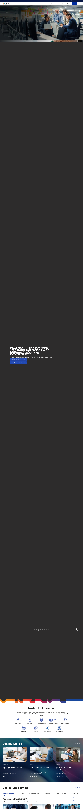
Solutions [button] (38, 3)
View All (76, 743)
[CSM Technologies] (7, 4)
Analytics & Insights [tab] (34, 793)
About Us (58, 3)
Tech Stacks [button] (51, 3)
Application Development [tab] (9, 793)
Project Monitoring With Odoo (40, 767)
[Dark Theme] (71, 1)
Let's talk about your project (18, 359)
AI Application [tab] (75, 793)
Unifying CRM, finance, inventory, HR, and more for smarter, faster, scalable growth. (29, 355)
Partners (64, 3)
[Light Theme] (69, 1)
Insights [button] (44, 3)
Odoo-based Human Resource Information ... (13, 768)
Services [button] (31, 3)
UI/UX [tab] (22, 793)
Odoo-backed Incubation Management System (64, 768)
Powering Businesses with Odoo (29, 349)
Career (68, 3)
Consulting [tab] (47, 793)
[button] (79, 3)
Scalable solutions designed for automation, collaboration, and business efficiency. (22, 801)
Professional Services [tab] (61, 793)
